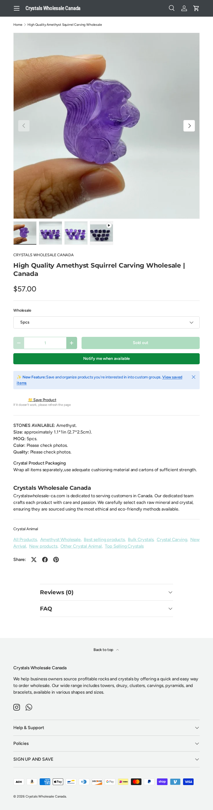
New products (43, 546)
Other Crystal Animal (81, 546)
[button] (196, 8)
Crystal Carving (172, 539)
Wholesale (22, 310)
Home (17, 24)
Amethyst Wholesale (60, 539)
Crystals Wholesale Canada (46, 796)
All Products (25, 539)
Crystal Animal (25, 529)
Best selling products (104, 539)
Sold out (140, 342)
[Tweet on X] (33, 559)
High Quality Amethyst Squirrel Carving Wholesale (64, 24)
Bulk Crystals (140, 539)
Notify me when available (106, 358)
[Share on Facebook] (44, 559)
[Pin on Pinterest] (56, 559)
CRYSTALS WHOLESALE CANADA (43, 255)
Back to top (103, 649)
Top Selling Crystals (124, 546)
